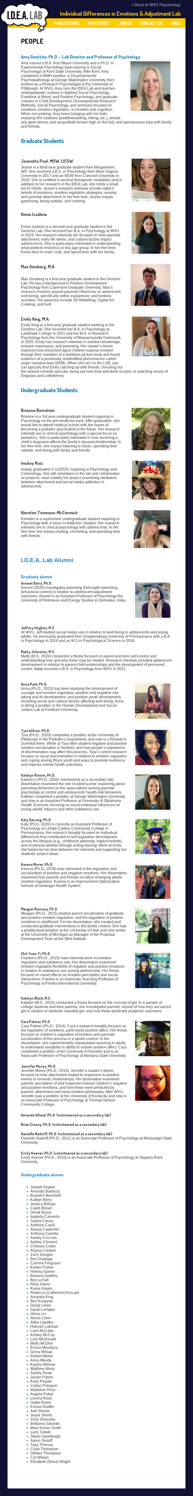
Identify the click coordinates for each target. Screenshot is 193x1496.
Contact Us (151, 23)
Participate (99, 23)
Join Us (125, 23)
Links (176, 23)
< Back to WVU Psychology (156, 5)
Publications (66, 23)
